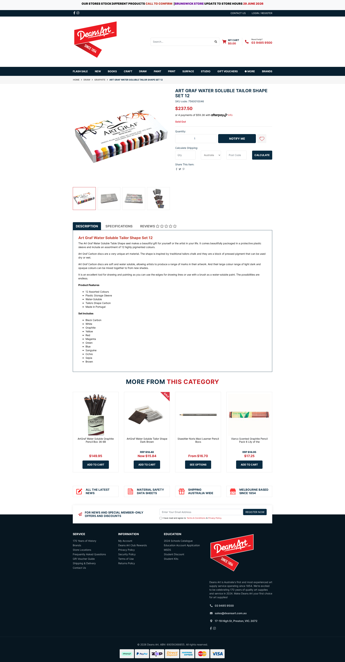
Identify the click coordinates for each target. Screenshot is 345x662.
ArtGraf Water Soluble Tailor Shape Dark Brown (147, 440)
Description (87, 226)
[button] (261, 138)
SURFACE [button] (188, 71)
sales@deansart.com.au (231, 613)
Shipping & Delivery (84, 563)
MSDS (167, 549)
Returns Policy (126, 563)
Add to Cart (95, 464)
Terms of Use (126, 558)
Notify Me (237, 138)
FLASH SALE (80, 71)
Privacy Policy (214, 518)
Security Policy (127, 554)
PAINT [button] (157, 71)
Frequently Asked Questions (89, 554)
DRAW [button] (143, 71)
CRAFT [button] (128, 71)
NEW (98, 71)
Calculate (262, 155)
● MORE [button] (250, 71)
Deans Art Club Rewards (132, 545)
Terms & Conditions (196, 518)
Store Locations (82, 549)
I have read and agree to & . (192, 518)
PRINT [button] (171, 71)
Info (230, 114)
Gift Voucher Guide (84, 558)
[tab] (87, 226)
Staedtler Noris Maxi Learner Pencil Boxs (198, 440)
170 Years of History (84, 540)
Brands (77, 545)
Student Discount (174, 554)
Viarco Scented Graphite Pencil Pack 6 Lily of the (249, 440)
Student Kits (171, 558)
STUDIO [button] (205, 71)
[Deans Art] (95, 41)
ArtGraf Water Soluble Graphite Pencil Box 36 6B (96, 440)
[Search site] (215, 42)
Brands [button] (267, 71)
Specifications (119, 226)
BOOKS (112, 71)
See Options (198, 464)
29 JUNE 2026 (253, 3)
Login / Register (262, 13)
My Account (125, 540)
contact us (238, 13)
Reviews (148, 226)
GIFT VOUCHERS (227, 71)
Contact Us (79, 567)
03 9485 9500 (261, 42)
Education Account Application (182, 545)
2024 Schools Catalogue (178, 540)
